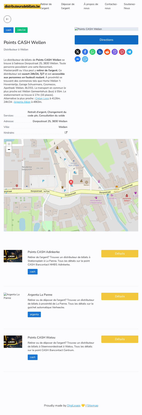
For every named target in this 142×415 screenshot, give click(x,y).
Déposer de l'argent (67, 6)
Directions (106, 40)
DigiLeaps (73, 406)
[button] (71, 182)
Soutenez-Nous (130, 6)
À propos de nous (91, 6)
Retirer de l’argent (46, 6)
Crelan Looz (42, 98)
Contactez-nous (111, 6)
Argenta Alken (22, 102)
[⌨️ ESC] (7, 19)
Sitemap (92, 406)
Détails (120, 254)
